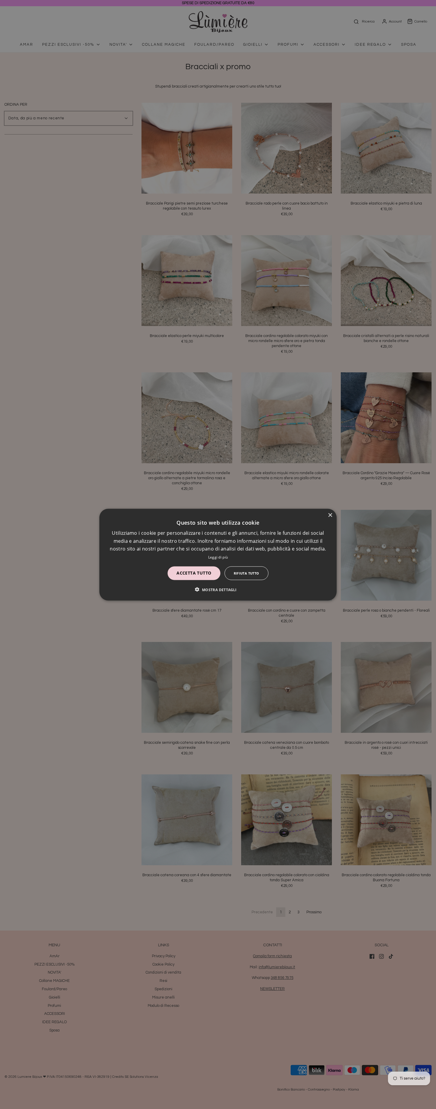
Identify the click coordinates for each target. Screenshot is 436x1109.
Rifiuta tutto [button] (246, 573)
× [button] (330, 515)
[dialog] (218, 554)
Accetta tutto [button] (193, 572)
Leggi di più (218, 556)
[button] (217, 589)
